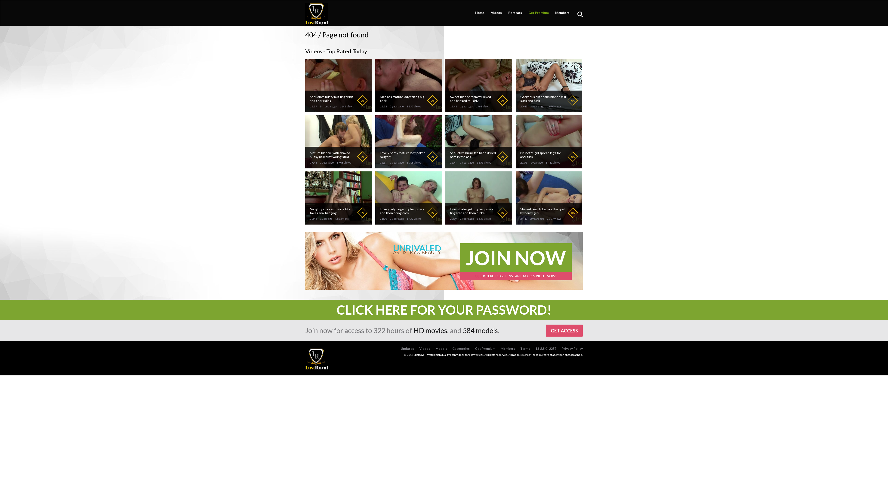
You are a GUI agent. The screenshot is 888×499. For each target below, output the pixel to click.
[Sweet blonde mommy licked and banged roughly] (478, 110)
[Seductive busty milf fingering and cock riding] (338, 110)
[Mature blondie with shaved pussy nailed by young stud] (338, 166)
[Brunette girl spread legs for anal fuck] (549, 166)
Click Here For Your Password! (444, 309)
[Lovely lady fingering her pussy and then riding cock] (408, 223)
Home (479, 13)
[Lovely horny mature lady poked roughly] (408, 166)
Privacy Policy (572, 348)
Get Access (564, 330)
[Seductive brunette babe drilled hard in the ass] (478, 166)
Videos (496, 13)
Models (441, 348)
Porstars (515, 13)
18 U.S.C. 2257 (545, 348)
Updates (407, 348)
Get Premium (538, 13)
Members (562, 13)
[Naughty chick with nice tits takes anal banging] (338, 223)
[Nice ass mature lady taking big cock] (408, 110)
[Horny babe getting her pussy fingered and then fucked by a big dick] (478, 223)
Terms (525, 348)
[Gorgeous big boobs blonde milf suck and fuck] (549, 110)
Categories (461, 348)
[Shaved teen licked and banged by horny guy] (549, 223)
